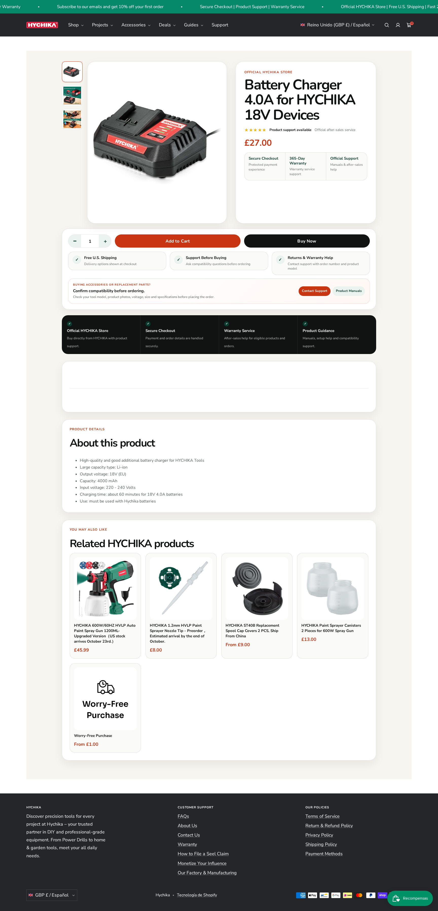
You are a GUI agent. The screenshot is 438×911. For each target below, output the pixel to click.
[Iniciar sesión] (397, 25)
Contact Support (314, 291)
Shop (74, 25)
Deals (165, 25)
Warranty (187, 844)
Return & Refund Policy (329, 826)
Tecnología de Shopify (197, 895)
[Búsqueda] (386, 25)
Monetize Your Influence (202, 863)
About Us (187, 826)
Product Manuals (349, 291)
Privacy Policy (319, 835)
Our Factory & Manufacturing (207, 873)
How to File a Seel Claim (203, 854)
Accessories (134, 25)
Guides (192, 25)
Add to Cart (178, 241)
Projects (101, 25)
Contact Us (189, 835)
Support (220, 25)
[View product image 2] (72, 95)
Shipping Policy (321, 844)
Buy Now (306, 241)
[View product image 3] (72, 119)
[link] (255, 130)
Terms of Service (322, 816)
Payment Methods (324, 854)
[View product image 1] (72, 71)
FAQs (183, 816)
